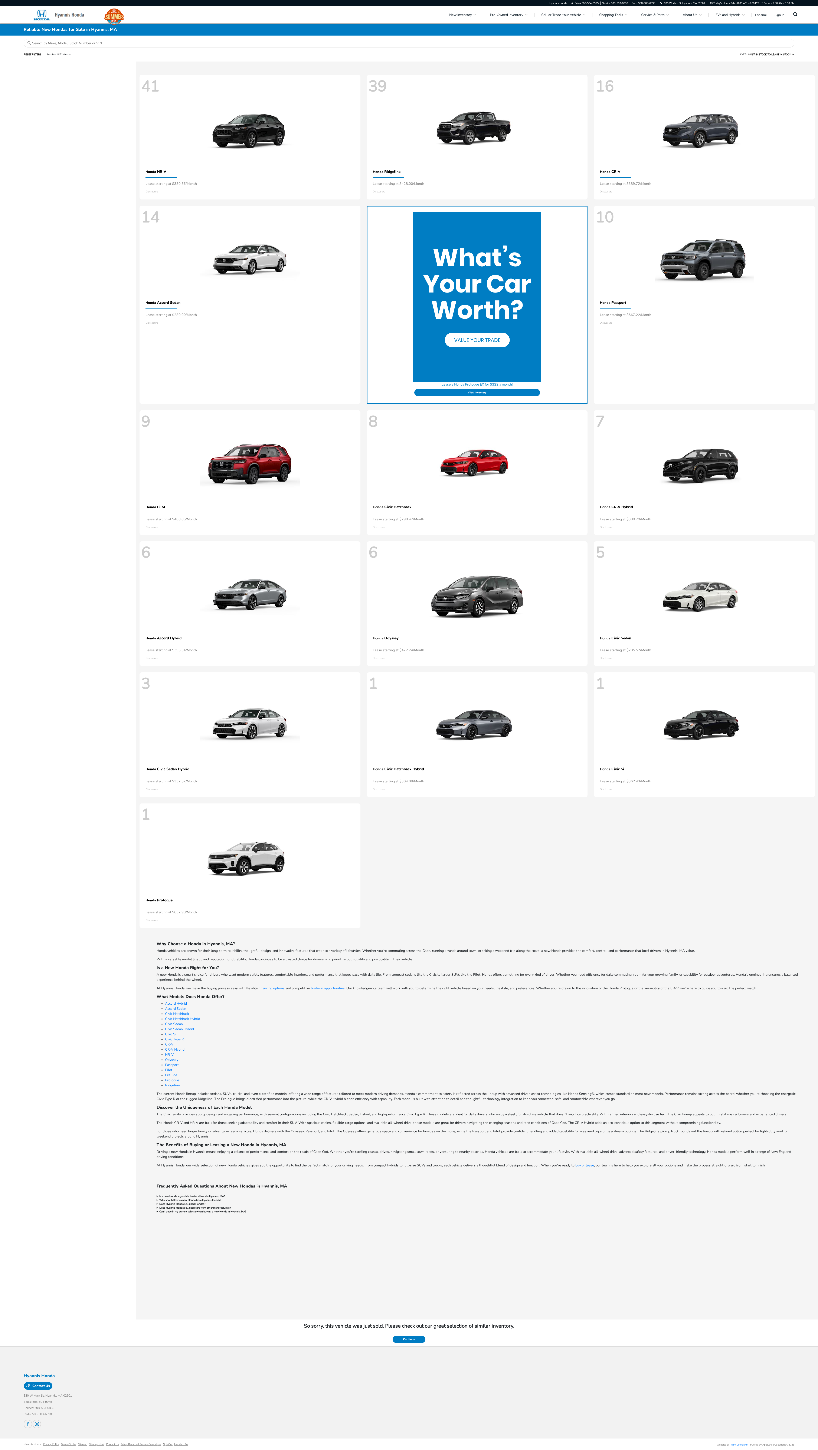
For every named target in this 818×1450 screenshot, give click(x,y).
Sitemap (82, 1444)
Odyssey (171, 1059)
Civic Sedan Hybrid (179, 1029)
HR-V (169, 1054)
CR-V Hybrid (174, 1049)
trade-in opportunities (328, 988)
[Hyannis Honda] (60, 14)
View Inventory (477, 392)
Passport (172, 1065)
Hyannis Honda (32, 1444)
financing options (272, 988)
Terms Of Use (68, 1444)
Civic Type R (174, 1039)
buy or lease (584, 1165)
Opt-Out (168, 1444)
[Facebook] (28, 1424)
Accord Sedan (175, 1008)
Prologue (172, 1080)
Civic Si (170, 1034)
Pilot (168, 1070)
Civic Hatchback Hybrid (182, 1019)
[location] (661, 3)
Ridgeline (172, 1085)
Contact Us (41, 1386)
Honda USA (181, 1444)
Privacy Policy (51, 1444)
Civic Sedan (174, 1024)
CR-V (169, 1044)
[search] (795, 15)
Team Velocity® (739, 1444)
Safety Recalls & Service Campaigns (141, 1444)
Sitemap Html (96, 1444)
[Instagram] (37, 1424)
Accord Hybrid (176, 1003)
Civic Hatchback (177, 1013)
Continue (409, 1339)
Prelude (171, 1075)
